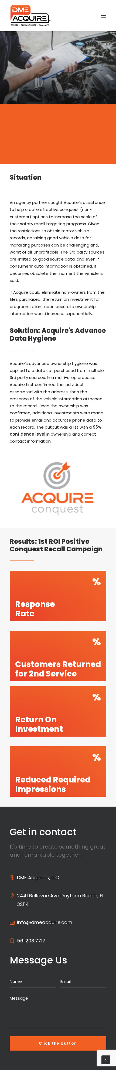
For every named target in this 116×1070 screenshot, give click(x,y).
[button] (103, 15)
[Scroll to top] (105, 1059)
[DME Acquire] (30, 15)
